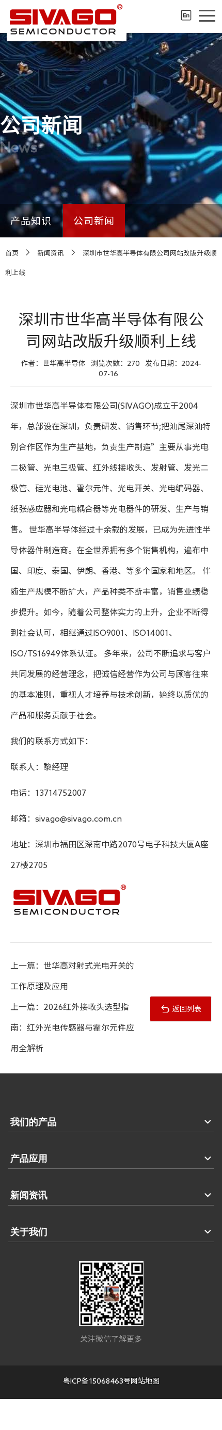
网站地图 (145, 1381)
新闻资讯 (50, 253)
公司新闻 (94, 221)
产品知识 (31, 221)
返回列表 (186, 1009)
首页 (12, 253)
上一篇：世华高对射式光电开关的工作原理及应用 (72, 975)
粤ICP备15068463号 (97, 1381)
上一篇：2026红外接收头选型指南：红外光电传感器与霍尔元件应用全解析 (72, 1027)
